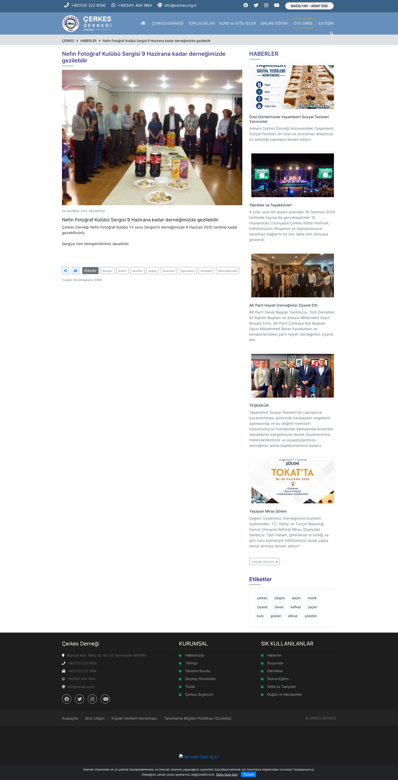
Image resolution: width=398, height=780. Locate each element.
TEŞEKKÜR (259, 405)
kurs (260, 616)
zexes (279, 607)
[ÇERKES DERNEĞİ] (87, 23)
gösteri (276, 616)
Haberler (274, 655)
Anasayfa (70, 718)
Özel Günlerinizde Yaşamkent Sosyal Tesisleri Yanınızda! (289, 118)
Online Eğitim (278, 679)
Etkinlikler (275, 671)
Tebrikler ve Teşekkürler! (270, 205)
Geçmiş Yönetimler (200, 679)
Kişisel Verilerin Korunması (134, 718)
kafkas (296, 607)
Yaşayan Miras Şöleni (268, 511)
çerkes (262, 598)
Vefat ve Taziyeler (281, 686)
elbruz (293, 616)
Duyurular (275, 663)
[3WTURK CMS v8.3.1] (199, 756)
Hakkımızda (194, 655)
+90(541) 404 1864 (135, 5)
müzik (312, 598)
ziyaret (262, 607)
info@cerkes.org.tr (180, 5)
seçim (296, 598)
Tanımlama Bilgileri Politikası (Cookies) (197, 718)
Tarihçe (191, 663)
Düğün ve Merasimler (284, 694)
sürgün (279, 598)
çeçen (312, 607)
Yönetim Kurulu (197, 671)
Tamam (248, 774)
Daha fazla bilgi (227, 774)
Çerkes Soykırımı (199, 694)
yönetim (311, 616)
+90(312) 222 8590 (88, 5)
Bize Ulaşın (94, 718)
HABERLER (263, 53)
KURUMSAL (193, 643)
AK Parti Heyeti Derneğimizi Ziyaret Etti (283, 305)
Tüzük (190, 686)
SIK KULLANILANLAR (287, 643)
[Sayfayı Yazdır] (75, 270)
